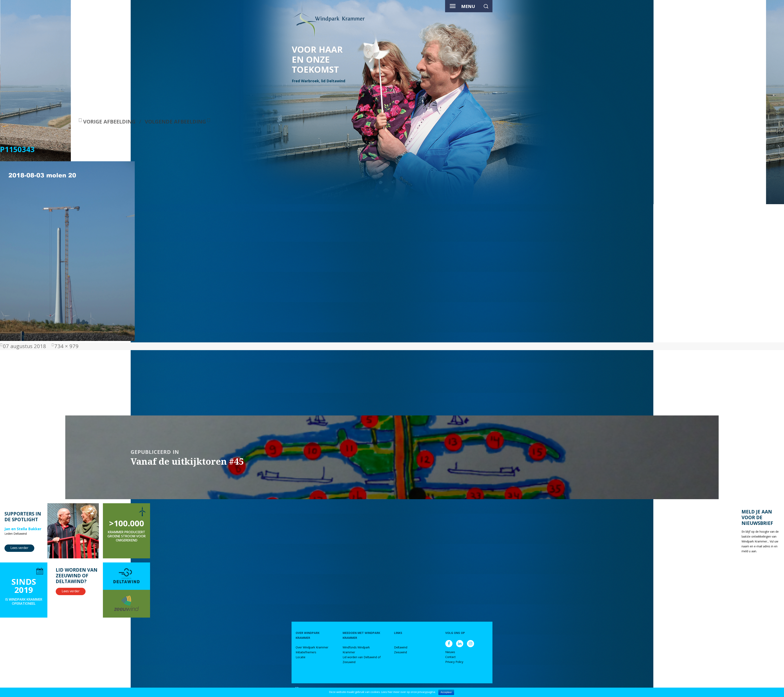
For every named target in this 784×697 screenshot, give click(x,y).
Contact (450, 657)
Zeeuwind (400, 652)
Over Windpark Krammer (312, 647)
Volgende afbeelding (175, 121)
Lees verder (19, 548)
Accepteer (446, 692)
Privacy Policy (454, 662)
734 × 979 (66, 346)
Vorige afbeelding (109, 121)
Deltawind (400, 647)
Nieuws (450, 652)
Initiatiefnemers (306, 652)
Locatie (300, 657)
